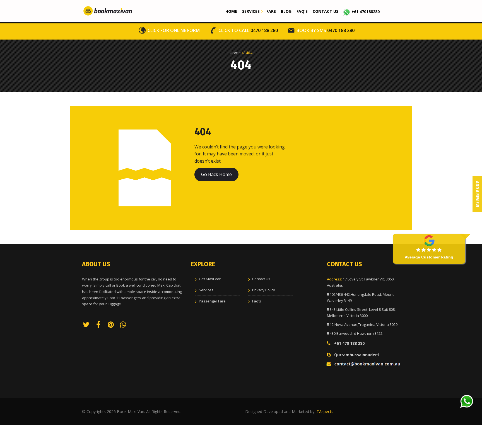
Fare (271, 11)
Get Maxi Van (210, 278)
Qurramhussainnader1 (356, 354)
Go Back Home (216, 174)
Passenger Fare (212, 301)
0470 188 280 (248, 30)
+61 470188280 (365, 11)
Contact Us (325, 11)
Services (206, 289)
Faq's (302, 11)
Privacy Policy (263, 289)
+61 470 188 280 (349, 343)
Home (231, 11)
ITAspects (324, 411)
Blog (286, 11)
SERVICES (251, 11)
